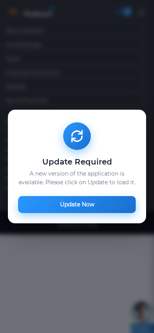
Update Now (77, 204)
